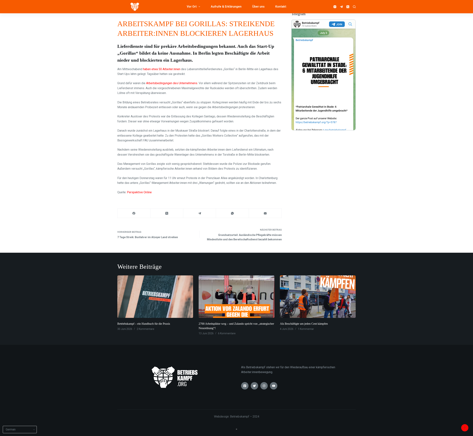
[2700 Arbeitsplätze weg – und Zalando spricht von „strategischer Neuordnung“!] (236, 296)
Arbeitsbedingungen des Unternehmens (171, 83)
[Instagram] (335, 6)
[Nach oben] (464, 427)
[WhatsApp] (232, 213)
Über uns (258, 6)
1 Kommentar (306, 328)
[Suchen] (354, 6)
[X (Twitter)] (347, 6)
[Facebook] (134, 213)
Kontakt (280, 6)
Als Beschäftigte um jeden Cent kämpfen (304, 323)
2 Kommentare (145, 328)
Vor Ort (192, 6)
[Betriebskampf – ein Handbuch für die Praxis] (155, 296)
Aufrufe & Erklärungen (226, 6)
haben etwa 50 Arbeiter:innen (161, 69)
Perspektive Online (139, 192)
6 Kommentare (227, 333)
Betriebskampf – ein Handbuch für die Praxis (143, 323)
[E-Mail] (265, 213)
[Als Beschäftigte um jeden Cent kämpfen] (318, 296)
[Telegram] (341, 6)
